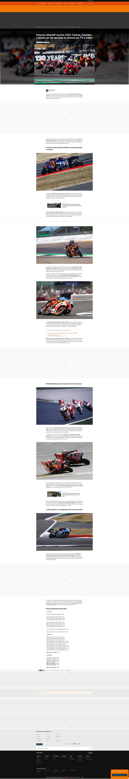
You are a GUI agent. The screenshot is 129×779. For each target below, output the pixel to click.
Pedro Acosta (78, 27)
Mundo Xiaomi (39, 763)
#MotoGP (65, 330)
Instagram (92, 3)
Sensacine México (55, 770)
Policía (65, 27)
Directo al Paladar (63, 757)
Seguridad (38, 736)
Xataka (38, 757)
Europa (69, 27)
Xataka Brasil (38, 771)
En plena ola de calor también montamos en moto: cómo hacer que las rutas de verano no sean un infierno (71, 495)
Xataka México (39, 770)
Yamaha (47, 738)
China (45, 27)
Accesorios (72, 3)
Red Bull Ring (57, 670)
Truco (48, 27)
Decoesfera (79, 759)
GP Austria (62, 670)
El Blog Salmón (88, 757)
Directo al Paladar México (63, 770)
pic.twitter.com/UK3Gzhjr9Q (53, 334)
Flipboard (47, 42)
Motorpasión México (72, 770)
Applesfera (38, 760)
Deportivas (50, 3)
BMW (51, 27)
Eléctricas (48, 740)
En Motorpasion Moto (65, 492)
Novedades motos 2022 (59, 741)
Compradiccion (80, 760)
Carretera (58, 27)
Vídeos (57, 734)
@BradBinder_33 (54, 333)
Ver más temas (39, 744)
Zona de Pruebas (42, 3)
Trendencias (79, 757)
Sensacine (54, 757)
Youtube (73, 744)
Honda (57, 738)
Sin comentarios (40, 42)
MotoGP (66, 3)
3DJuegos (46, 757)
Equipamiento (39, 738)
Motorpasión (71, 757)
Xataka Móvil (38, 759)
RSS (78, 744)
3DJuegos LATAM (47, 770)
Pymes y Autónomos (89, 759)
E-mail (49, 42)
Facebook (90, 3)
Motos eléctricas (58, 3)
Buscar (91, 749)
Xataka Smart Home (39, 762)
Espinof (54, 759)
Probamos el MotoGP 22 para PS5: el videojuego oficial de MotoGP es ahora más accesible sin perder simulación (71, 206)
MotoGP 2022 (68, 670)
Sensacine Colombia (56, 771)
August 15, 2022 (62, 335)
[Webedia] (90, 0)
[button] (52, 90)
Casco (62, 27)
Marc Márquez (80, 3)
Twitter (88, 3)
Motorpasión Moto (72, 759)
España (54, 27)
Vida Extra (46, 759)
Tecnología (48, 736)
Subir (90, 752)
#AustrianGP (72, 333)
